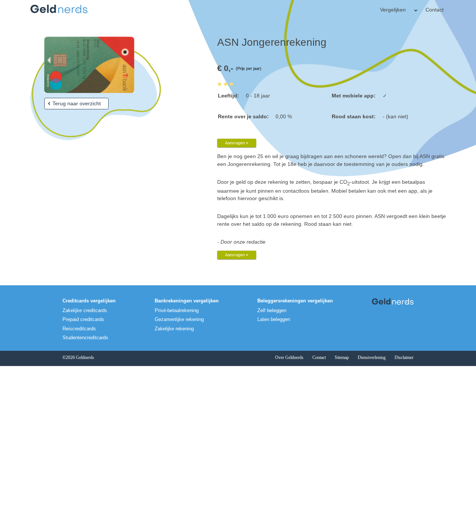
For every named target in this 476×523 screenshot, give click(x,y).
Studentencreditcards (85, 337)
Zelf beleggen (271, 310)
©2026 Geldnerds (78, 357)
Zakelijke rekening (174, 328)
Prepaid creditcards (83, 319)
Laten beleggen (273, 319)
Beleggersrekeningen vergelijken (295, 301)
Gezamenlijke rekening (179, 319)
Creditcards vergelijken (89, 301)
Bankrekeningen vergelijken (187, 301)
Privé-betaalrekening (177, 310)
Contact (434, 10)
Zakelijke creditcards (84, 310)
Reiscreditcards (79, 328)
